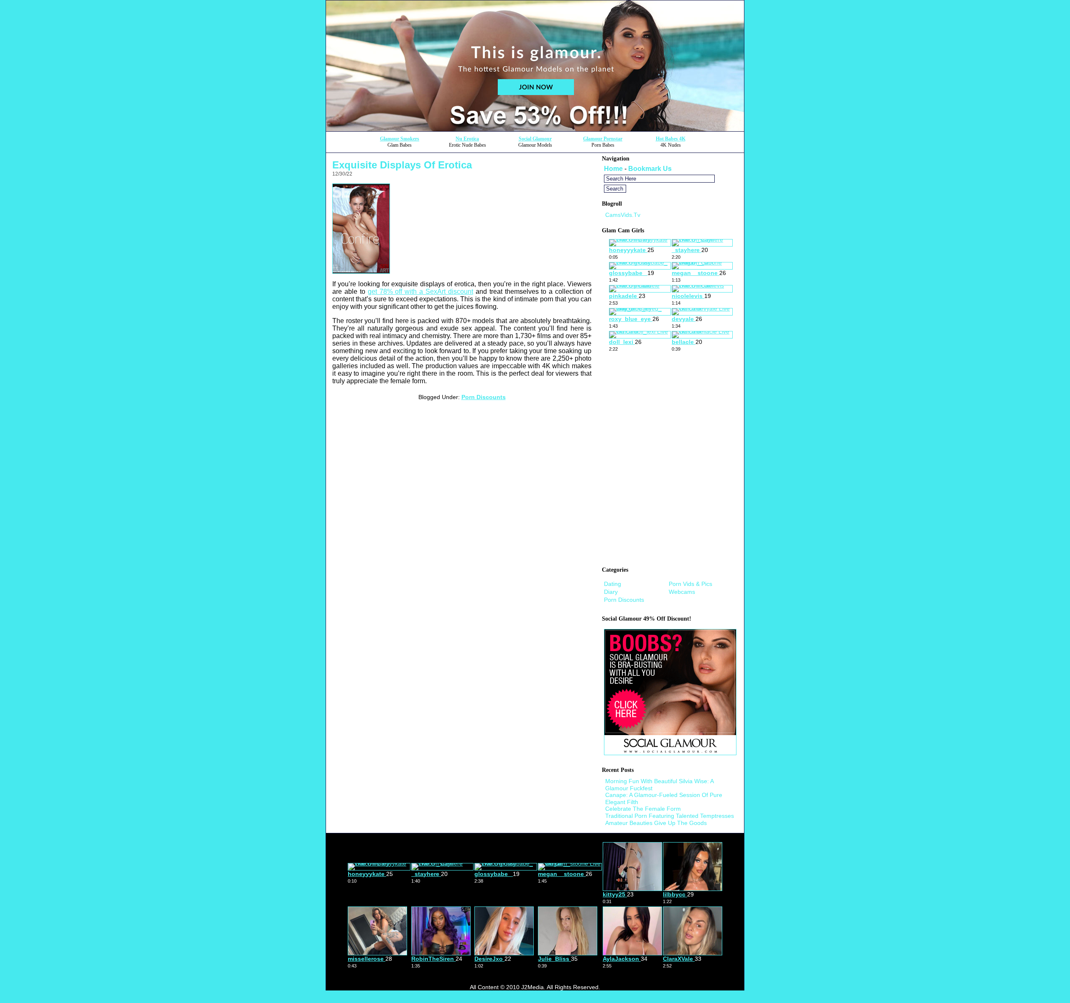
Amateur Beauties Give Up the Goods (656, 823)
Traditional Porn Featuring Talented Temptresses (669, 815)
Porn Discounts (483, 397)
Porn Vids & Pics (690, 583)
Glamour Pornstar (602, 139)
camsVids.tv (622, 214)
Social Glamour (535, 139)
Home (613, 168)
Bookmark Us (650, 168)
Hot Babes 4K (670, 139)
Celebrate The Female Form (643, 808)
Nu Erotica (467, 139)
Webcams (682, 591)
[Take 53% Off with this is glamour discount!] (535, 128)
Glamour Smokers (399, 139)
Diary (611, 591)
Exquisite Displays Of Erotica (402, 165)
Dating (612, 583)
